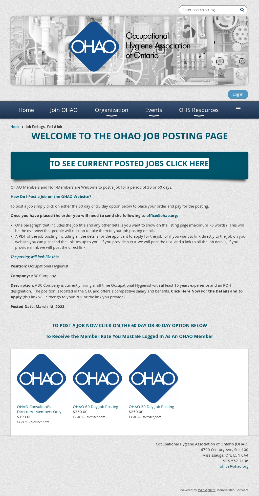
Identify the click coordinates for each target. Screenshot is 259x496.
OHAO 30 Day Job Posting (151, 406)
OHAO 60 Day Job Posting (95, 406)
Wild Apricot (206, 490)
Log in (238, 94)
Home (15, 126)
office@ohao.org (161, 215)
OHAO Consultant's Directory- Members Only (39, 409)
